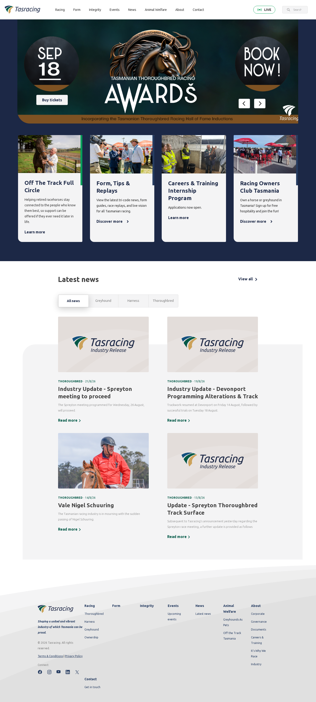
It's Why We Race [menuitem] (258, 653)
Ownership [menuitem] (91, 637)
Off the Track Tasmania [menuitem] (232, 635)
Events (115, 10)
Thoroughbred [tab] (163, 301)
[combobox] (297, 10)
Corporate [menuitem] (258, 613)
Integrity (95, 10)
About (179, 10)
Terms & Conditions (50, 656)
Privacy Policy (74, 656)
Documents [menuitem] (258, 629)
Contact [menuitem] (90, 679)
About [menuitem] (256, 606)
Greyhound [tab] (103, 301)
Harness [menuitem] (89, 621)
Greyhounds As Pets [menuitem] (232, 622)
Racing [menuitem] (89, 606)
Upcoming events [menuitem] (174, 616)
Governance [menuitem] (259, 621)
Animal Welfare (156, 10)
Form (77, 10)
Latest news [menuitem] (203, 613)
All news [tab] (73, 301)
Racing (60, 10)
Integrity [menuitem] (147, 606)
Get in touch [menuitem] (92, 687)
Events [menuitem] (173, 606)
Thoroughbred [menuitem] (94, 613)
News (132, 10)
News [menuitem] (199, 606)
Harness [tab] (133, 301)
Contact (198, 10)
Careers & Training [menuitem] (257, 640)
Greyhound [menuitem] (91, 629)
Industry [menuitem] (256, 664)
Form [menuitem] (116, 606)
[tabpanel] (158, 430)
